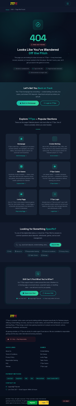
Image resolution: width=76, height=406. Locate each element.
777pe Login (43, 366)
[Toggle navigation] (67, 3)
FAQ (10, 251)
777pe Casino (44, 363)
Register (32, 402)
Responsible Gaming (33, 251)
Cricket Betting (44, 351)
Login (44, 402)
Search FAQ (55, 245)
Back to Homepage (29, 103)
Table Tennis (34, 255)
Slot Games (43, 354)
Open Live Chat (30, 293)
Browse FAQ (49, 293)
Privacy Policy (65, 251)
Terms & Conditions (49, 251)
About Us (19, 251)
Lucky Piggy (43, 357)
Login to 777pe (51, 103)
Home (7, 9)
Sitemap (45, 255)
